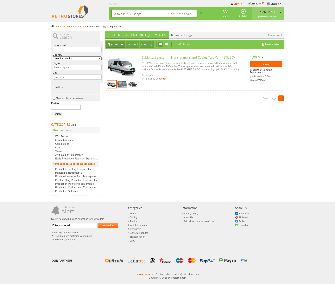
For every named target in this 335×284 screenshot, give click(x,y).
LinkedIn (243, 225)
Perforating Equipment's (68, 172)
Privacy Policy (190, 213)
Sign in (238, 3)
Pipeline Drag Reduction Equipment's (76, 180)
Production (274, 35)
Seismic (59, 151)
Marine (133, 213)
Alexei (162, 78)
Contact (113, 3)
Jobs (132, 240)
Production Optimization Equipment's (76, 187)
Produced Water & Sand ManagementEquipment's (77, 176)
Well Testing (62, 136)
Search (57, 114)
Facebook (244, 213)
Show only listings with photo (69, 98)
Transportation (137, 237)
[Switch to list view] (160, 44)
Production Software (66, 191)
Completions (62, 143)
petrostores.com (145, 274)
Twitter (242, 221)
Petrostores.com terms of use (198, 221)
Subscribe (108, 225)
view (266, 64)
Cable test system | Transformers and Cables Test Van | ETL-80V (188, 57)
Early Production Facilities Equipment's (77, 158)
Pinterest (243, 217)
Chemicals (135, 229)
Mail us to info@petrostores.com (182, 274)
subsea (59, 147)
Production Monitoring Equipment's (74, 183)
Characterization (64, 140)
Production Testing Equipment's (73, 169)
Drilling (133, 217)
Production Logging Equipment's (261, 71)
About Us (188, 217)
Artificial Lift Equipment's (69, 154)
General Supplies (139, 233)
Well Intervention (139, 225)
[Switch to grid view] (166, 44)
